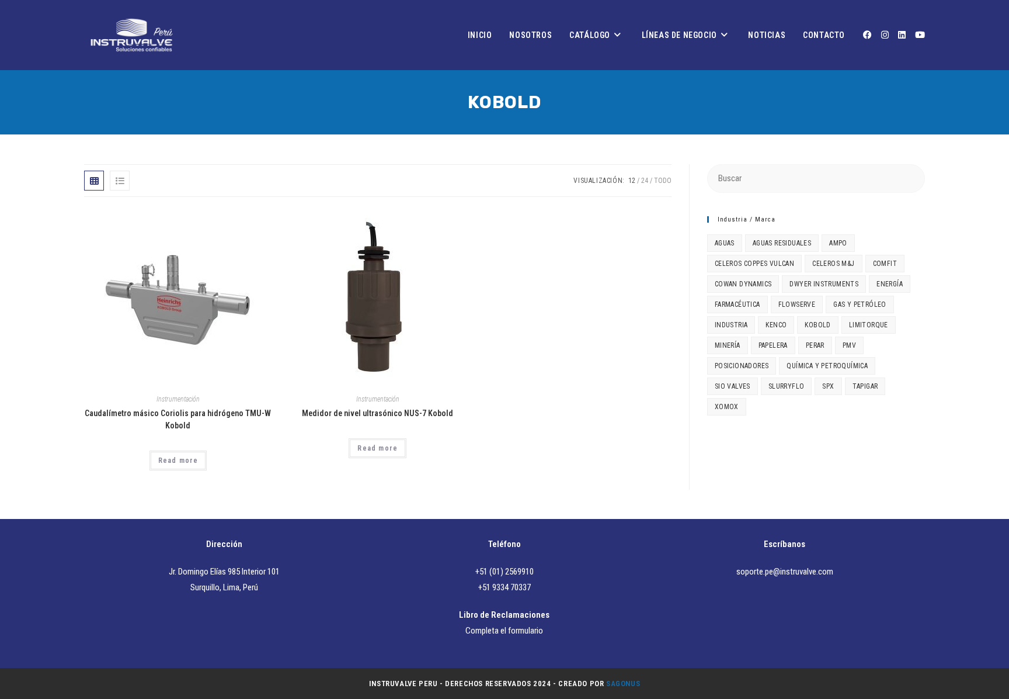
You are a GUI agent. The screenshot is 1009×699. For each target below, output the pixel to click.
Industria (731, 325)
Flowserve (797, 304)
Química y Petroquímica (827, 366)
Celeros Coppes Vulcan (754, 263)
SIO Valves (732, 386)
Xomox (727, 407)
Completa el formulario (504, 630)
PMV (849, 345)
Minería (727, 345)
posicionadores (742, 366)
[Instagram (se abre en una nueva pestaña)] (884, 35)
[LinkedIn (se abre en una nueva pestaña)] (901, 35)
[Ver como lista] (120, 181)
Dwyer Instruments (823, 284)
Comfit (885, 263)
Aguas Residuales (782, 243)
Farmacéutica (737, 304)
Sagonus (623, 683)
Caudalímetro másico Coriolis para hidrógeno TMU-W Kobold (178, 419)
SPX (828, 386)
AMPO (838, 243)
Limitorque (868, 325)
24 (644, 181)
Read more (178, 460)
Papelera (773, 345)
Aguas (725, 243)
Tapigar (865, 386)
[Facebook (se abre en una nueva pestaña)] (867, 35)
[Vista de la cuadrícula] (94, 181)
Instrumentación (178, 399)
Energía (889, 284)
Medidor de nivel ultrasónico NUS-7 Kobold (377, 413)
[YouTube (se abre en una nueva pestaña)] (920, 35)
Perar (815, 345)
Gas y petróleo (859, 304)
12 (631, 181)
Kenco (776, 325)
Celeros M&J (833, 263)
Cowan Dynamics (743, 284)
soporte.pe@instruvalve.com (784, 571)
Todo (662, 181)
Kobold (817, 325)
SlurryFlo (786, 386)
